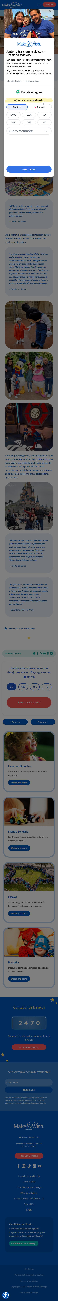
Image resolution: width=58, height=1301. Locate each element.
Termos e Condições (32, 81)
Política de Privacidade (14, 81)
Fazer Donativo (29, 169)
